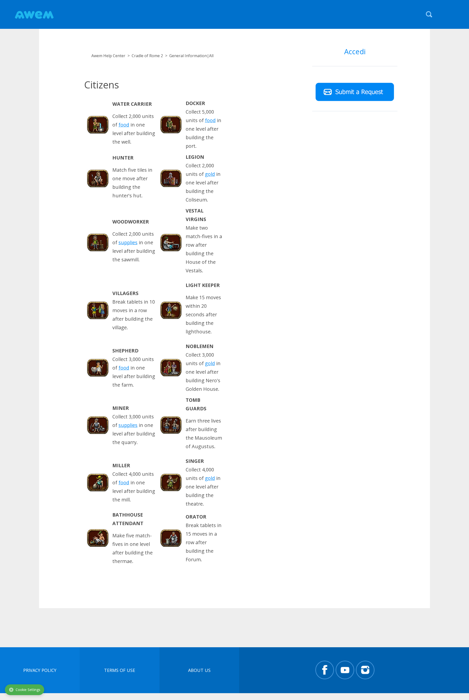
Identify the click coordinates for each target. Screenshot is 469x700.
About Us (199, 670)
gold (210, 174)
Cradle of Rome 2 (147, 55)
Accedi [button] (355, 51)
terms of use (119, 670)
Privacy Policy (39, 670)
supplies (128, 242)
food (123, 124)
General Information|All (191, 55)
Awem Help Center (108, 55)
